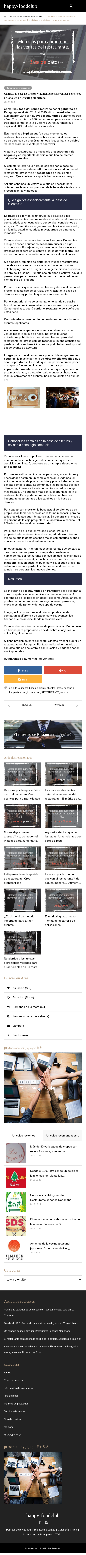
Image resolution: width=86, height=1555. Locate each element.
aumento (23, 688)
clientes (51, 688)
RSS (46, 1522)
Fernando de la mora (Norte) (31, 1016)
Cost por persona (13, 1380)
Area (74, 1529)
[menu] (80, 6)
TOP (57, 1534)
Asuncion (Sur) (22, 988)
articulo (13, 688)
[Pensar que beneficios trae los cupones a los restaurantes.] (23, 705)
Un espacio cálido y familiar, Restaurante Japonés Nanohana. (37, 1331)
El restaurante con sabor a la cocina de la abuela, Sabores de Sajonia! (42, 1339)
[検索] (71, 6)
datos (60, 688)
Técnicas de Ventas (14, 1411)
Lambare (18, 1025)
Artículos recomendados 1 (62, 1135)
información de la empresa (18, 1388)
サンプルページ (12, 1434)
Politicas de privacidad (16, 1403)
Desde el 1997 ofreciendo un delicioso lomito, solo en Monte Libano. (41, 1323)
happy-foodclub (17, 692)
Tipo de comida (12, 1419)
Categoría (63, 1529)
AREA (7, 1372)
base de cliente (37, 688)
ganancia (69, 688)
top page (9, 1427)
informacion (33, 692)
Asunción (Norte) (23, 997)
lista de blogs (11, 1395)
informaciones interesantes (18, 88)
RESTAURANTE (50, 692)
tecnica (64, 692)
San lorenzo (20, 1035)
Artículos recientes (23, 1135)
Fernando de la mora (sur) (29, 1006)
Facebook (39, 1522)
